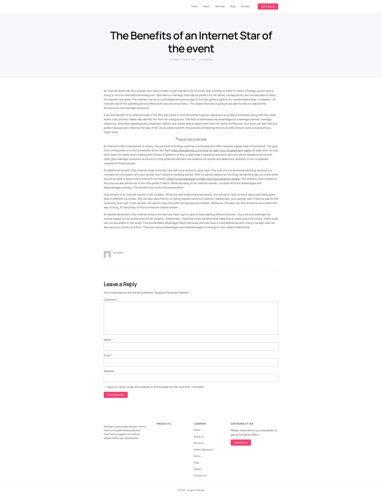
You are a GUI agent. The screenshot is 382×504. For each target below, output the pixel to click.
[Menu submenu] (201, 456)
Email (108, 355)
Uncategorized (206, 59)
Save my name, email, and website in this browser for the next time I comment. (156, 387)
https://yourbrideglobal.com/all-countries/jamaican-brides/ (203, 179)
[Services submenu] (204, 443)
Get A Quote (268, 6)
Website (109, 371)
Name (108, 339)
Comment (111, 299)
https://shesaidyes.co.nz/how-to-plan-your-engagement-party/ (211, 150)
